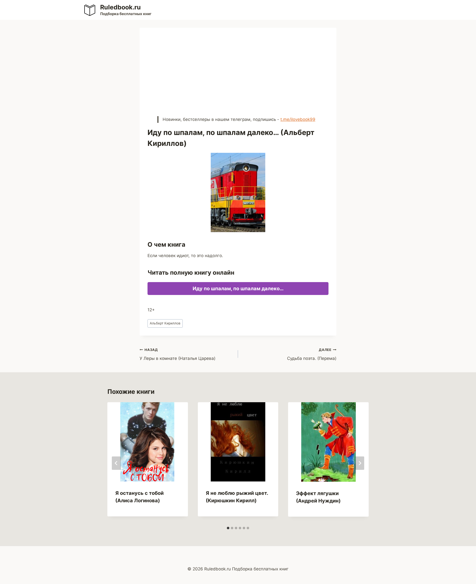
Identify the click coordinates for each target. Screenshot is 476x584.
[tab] (228, 528)
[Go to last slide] (116, 463)
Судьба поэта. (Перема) (311, 354)
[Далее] (359, 463)
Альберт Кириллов (165, 323)
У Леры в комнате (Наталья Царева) (177, 354)
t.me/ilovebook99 (297, 119)
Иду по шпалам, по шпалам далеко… (238, 289)
